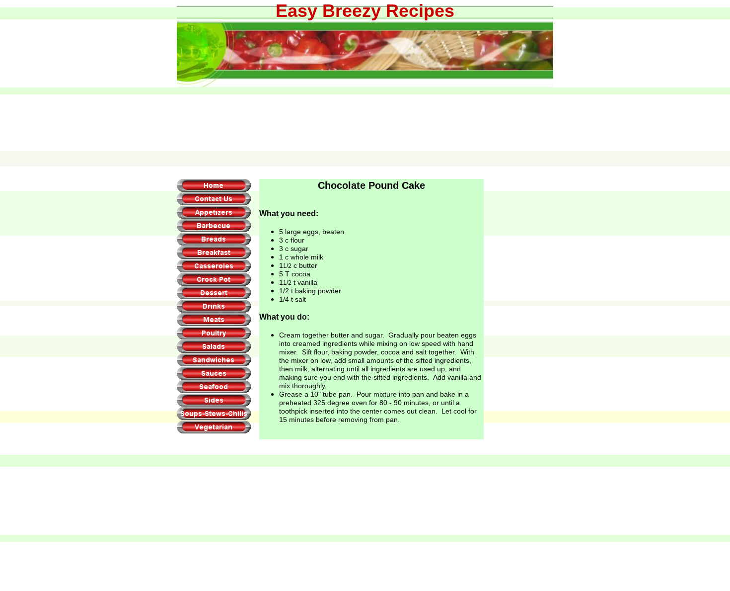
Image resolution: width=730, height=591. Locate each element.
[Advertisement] (364, 112)
